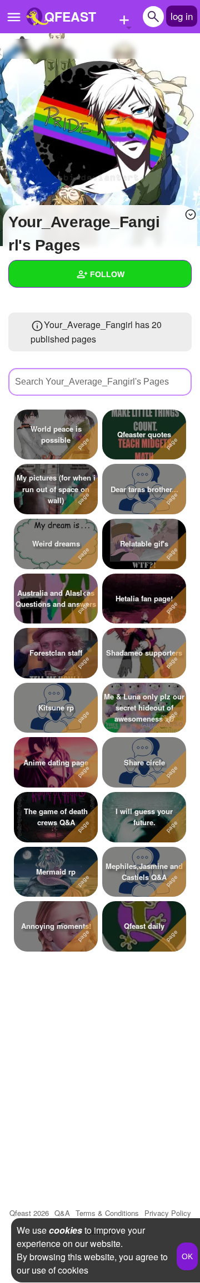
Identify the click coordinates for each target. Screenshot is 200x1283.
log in (182, 16)
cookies (65, 1230)
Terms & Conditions (107, 1213)
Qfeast (29, 1213)
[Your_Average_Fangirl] (100, 127)
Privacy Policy (167, 1213)
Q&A (62, 1213)
